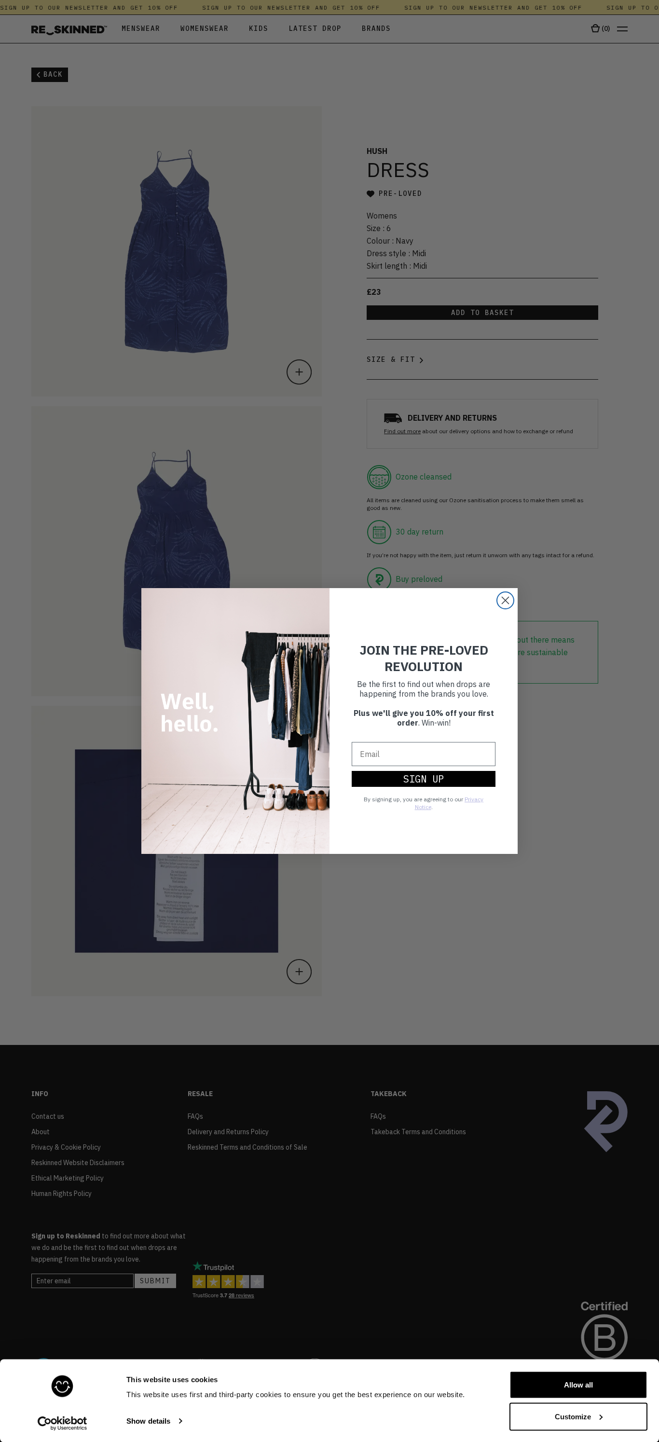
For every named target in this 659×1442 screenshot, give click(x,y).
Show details (148, 1421)
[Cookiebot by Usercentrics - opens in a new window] (62, 1423)
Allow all (578, 1385)
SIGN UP (423, 778)
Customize (573, 1416)
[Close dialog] (505, 600)
